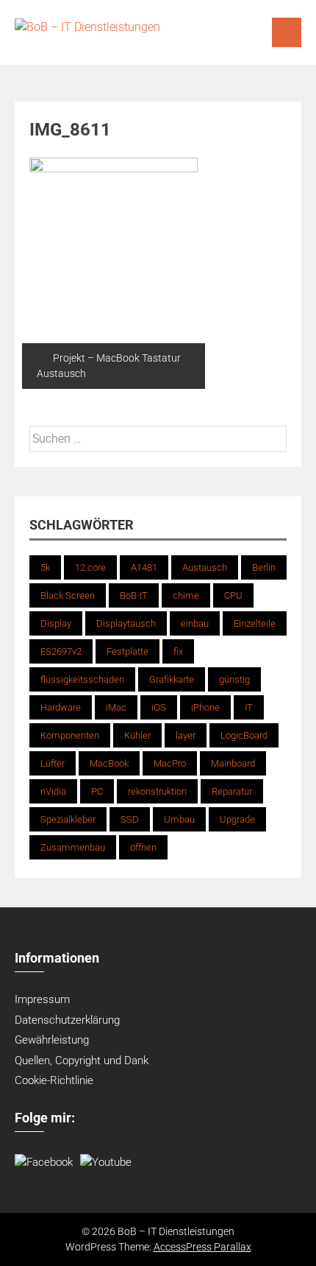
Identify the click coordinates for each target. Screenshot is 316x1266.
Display (55, 623)
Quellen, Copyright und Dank (81, 1060)
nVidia (53, 791)
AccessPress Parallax (202, 1247)
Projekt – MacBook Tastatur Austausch (109, 365)
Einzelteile (255, 623)
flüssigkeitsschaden (82, 679)
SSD (130, 819)
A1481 (144, 567)
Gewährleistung (52, 1040)
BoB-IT (134, 595)
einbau (195, 623)
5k (45, 567)
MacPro (170, 763)
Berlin (264, 567)
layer (185, 735)
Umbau (179, 819)
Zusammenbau (72, 847)
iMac (116, 707)
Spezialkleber (68, 819)
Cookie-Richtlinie (54, 1080)
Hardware (60, 707)
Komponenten (69, 735)
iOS (158, 707)
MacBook (109, 763)
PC (97, 791)
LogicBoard (243, 735)
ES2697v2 (61, 651)
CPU (233, 595)
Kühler (137, 735)
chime (186, 595)
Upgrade (237, 819)
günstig (234, 679)
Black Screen (67, 595)
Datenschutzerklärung (67, 1020)
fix (178, 651)
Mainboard (233, 763)
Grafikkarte (171, 679)
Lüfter (52, 763)
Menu (286, 32)
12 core (90, 567)
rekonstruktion (157, 791)
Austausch (204, 567)
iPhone (205, 707)
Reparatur (232, 791)
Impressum (42, 999)
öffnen (143, 847)
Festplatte (127, 651)
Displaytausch (126, 623)
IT (249, 707)
